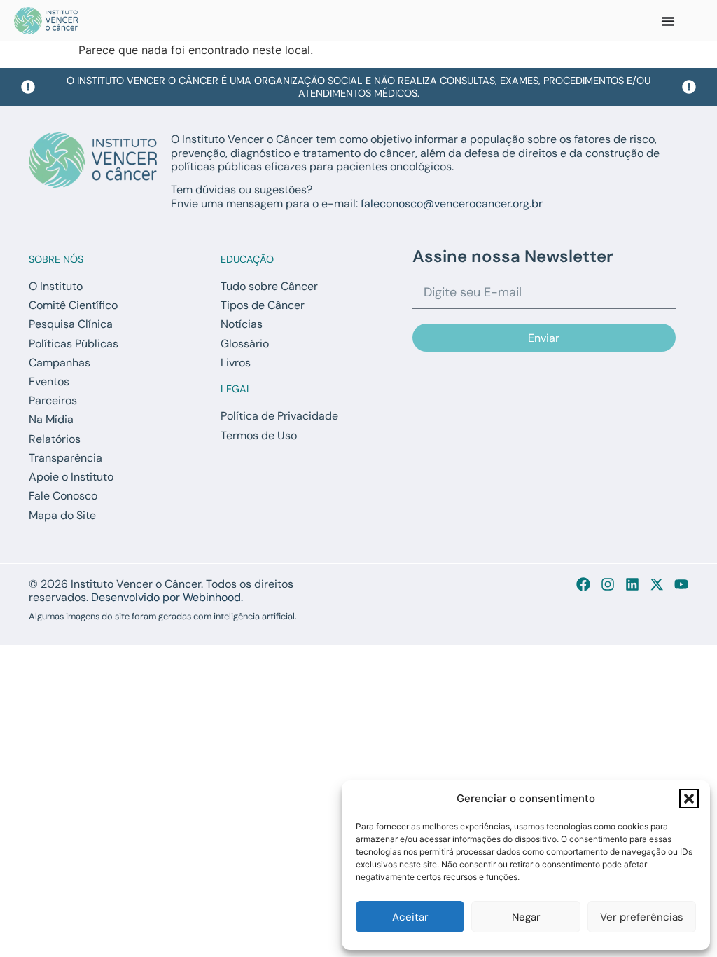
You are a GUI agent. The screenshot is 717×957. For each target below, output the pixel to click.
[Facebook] (583, 584)
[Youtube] (681, 584)
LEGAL (236, 389)
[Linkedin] (632, 584)
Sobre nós (56, 259)
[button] (689, 799)
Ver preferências (641, 917)
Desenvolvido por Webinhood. (167, 597)
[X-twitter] (657, 584)
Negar (526, 917)
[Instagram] (608, 584)
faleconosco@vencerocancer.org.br (452, 203)
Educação (247, 259)
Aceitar (410, 917)
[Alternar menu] (668, 21)
